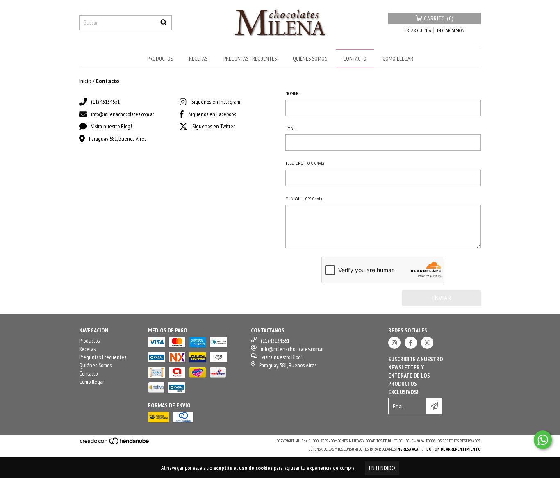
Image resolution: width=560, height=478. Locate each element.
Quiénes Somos (310, 58)
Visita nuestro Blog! (111, 126)
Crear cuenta (418, 30)
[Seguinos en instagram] (394, 343)
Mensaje (303, 198)
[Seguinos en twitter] (427, 343)
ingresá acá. (407, 449)
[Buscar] (163, 22)
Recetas (198, 58)
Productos (160, 58)
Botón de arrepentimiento (453, 449)
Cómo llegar (397, 58)
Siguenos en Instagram (215, 101)
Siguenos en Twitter (213, 126)
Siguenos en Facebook (212, 114)
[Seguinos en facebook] (411, 343)
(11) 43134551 (105, 101)
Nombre (292, 93)
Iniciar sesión (450, 30)
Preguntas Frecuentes (250, 58)
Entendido (382, 468)
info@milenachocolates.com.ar (122, 114)
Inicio (85, 81)
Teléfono (304, 163)
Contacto (355, 58)
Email (290, 128)
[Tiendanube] (115, 443)
